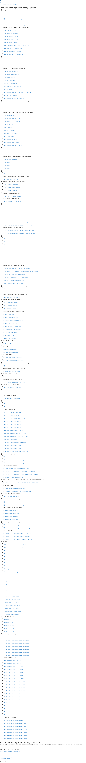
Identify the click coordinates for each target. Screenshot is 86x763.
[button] (1, 1)
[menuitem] (1, 3)
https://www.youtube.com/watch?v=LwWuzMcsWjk (10, 751)
